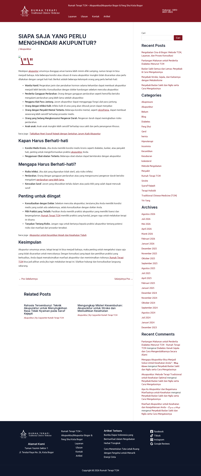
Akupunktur (25, 49)
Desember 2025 (149, 248)
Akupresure (147, 102)
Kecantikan (147, 151)
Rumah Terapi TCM (50, 215)
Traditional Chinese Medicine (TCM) (159, 195)
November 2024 (149, 298)
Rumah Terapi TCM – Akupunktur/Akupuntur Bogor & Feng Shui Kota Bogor (105, 5)
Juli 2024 (146, 317)
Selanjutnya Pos (123, 279)
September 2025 (150, 263)
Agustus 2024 (148, 312)
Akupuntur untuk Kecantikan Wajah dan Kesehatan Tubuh (58, 235)
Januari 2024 (148, 322)
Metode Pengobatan (151, 166)
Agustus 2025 (148, 268)
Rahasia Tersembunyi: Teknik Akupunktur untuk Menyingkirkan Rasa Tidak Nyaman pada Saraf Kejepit (45, 309)
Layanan (72, 16)
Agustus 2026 (148, 214)
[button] (171, 11)
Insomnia (146, 146)
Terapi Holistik (149, 190)
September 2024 (150, 307)
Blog (144, 116)
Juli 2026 (146, 219)
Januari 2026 (148, 243)
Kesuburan (147, 156)
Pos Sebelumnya (28, 279)
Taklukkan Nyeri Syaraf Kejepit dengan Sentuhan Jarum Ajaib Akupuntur (65, 133)
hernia (145, 136)
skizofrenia (103, 110)
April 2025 (147, 278)
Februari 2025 (148, 283)
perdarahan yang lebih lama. (50, 179)
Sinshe (145, 181)
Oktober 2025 (148, 258)
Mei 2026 (146, 224)
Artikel (107, 16)
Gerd (144, 131)
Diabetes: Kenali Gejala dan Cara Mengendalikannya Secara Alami (160, 351)
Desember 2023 (149, 327)
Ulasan (84, 16)
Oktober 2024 (148, 303)
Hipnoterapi (147, 141)
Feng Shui (146, 126)
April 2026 (147, 229)
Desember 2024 (149, 293)
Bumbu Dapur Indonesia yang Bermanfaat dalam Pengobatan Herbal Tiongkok (119, 439)
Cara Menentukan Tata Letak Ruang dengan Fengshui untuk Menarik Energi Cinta (121, 453)
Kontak (95, 16)
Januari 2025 (148, 288)
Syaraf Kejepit (148, 185)
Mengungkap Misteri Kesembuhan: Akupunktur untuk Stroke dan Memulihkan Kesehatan (100, 308)
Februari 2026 (148, 238)
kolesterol (146, 161)
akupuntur (33, 71)
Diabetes (146, 121)
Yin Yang (146, 200)
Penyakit (146, 171)
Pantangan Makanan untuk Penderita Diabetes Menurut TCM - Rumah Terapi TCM (161, 344)
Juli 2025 (146, 273)
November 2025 (149, 253)
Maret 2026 (147, 234)
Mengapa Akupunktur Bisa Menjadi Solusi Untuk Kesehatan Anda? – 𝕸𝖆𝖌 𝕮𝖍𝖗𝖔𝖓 (160, 362)
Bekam (145, 112)
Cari (143, 33)
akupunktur (76, 152)
